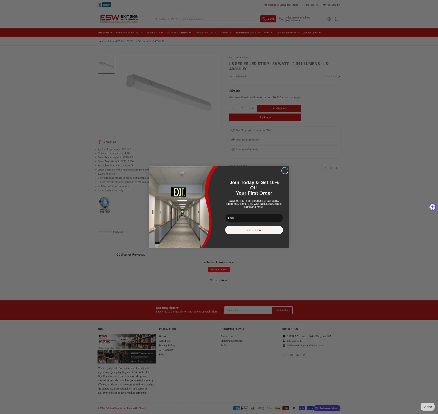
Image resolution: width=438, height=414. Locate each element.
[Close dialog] (285, 171)
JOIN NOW (254, 229)
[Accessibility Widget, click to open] (432, 207)
